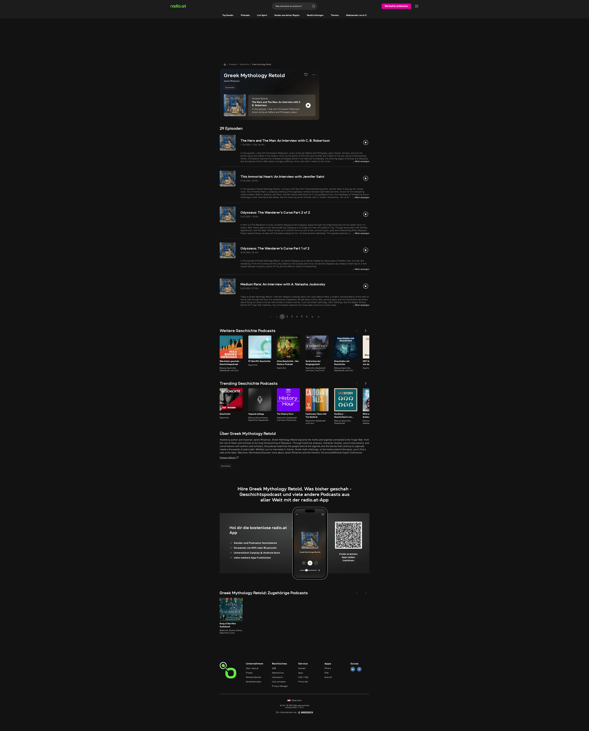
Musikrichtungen (315, 15)
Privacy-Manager (280, 686)
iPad (326, 673)
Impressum (277, 677)
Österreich (296, 700)
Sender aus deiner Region (287, 15)
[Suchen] (313, 6)
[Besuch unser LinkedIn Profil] (353, 669)
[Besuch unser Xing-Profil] (359, 669)
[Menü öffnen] (416, 6)
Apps (300, 673)
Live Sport (262, 15)
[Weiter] (365, 329)
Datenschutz (278, 673)
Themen (335, 15)
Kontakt (302, 668)
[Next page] (312, 316)
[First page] (270, 316)
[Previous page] (276, 316)
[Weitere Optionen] (314, 75)
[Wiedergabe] (308, 105)
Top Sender (227, 15)
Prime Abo (303, 682)
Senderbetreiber (253, 682)
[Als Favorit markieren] (305, 74)
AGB (274, 668)
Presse (249, 673)
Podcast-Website (228, 458)
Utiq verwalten (279, 682)
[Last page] (318, 316)
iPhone (327, 668)
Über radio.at (252, 668)
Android (328, 677)
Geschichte (230, 88)
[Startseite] (225, 64)
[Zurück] (356, 329)
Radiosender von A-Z (356, 15)
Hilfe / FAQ (303, 677)
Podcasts (245, 15)
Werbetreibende (253, 677)
